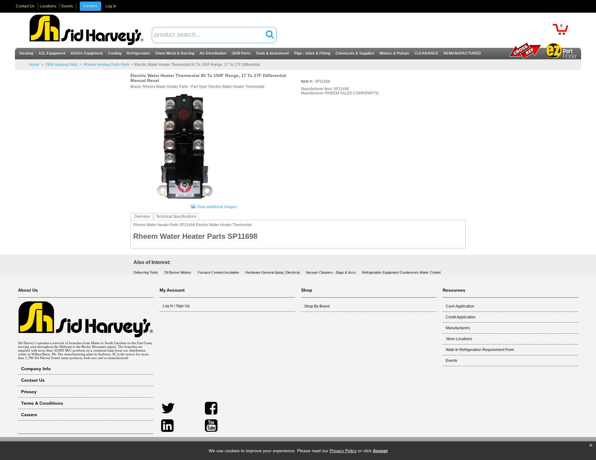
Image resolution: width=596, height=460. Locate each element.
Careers (90, 6)
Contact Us (25, 6)
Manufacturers (458, 328)
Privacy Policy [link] (343, 450)
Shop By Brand (317, 306)
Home (34, 64)
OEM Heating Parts (61, 64)
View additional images (217, 207)
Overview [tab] (142, 216)
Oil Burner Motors (178, 272)
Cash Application (460, 306)
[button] (591, 445)
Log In (111, 6)
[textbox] (210, 35)
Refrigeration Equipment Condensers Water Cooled (401, 272)
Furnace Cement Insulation (218, 272)
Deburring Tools (145, 272)
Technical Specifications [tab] (176, 216)
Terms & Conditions (42, 403)
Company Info (36, 368)
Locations (48, 6)
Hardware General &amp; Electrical (272, 272)
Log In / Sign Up (176, 306)
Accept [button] (380, 450)
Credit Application (461, 317)
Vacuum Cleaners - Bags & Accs (331, 272)
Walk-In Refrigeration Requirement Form (480, 350)
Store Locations (459, 339)
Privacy (29, 391)
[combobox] (214, 35)
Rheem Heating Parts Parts (106, 64)
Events (67, 6)
